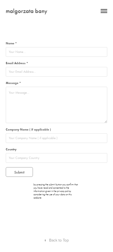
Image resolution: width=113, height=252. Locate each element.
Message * (13, 83)
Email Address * (17, 63)
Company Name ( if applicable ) (28, 129)
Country (11, 149)
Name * (11, 43)
